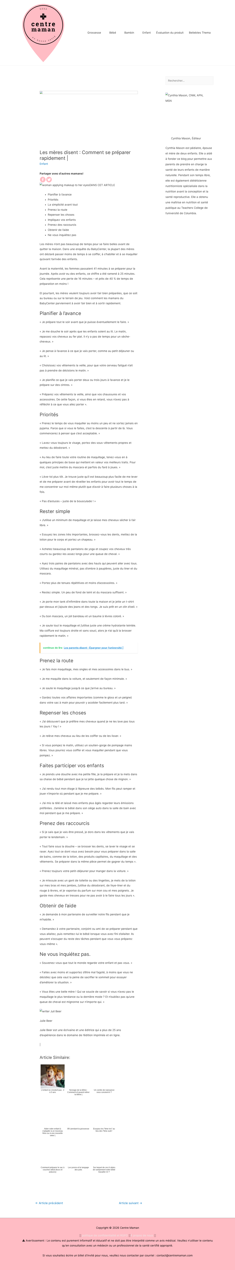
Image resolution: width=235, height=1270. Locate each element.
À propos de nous (141, 1235)
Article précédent (49, 1203)
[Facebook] (43, 179)
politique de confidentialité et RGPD (105, 1235)
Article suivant (130, 1203)
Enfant (44, 163)
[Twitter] (49, 179)
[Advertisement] (189, 282)
